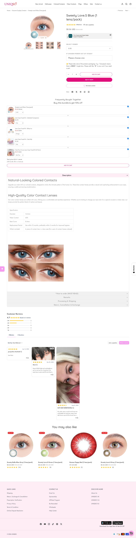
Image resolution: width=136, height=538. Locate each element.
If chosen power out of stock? (79, 53)
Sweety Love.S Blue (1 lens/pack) (37, 10)
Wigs (80, 4)
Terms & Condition (12, 507)
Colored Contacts (59, 4)
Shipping (9, 493)
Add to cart (96, 74)
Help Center (53, 511)
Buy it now (89, 80)
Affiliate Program (54, 500)
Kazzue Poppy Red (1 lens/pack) (80, 462)
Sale (91, 4)
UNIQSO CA (95, 500)
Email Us (51, 493)
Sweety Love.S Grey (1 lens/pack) (112, 462)
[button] (68, 175)
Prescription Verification (14, 500)
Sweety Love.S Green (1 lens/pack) (50, 462)
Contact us (98, 4)
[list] (42, 27)
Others (86, 4)
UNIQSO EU (95, 504)
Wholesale (52, 507)
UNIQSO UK (95, 497)
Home (8, 10)
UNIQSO (14, 534)
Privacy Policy (11, 504)
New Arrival (39, 4)
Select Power (72, 44)
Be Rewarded (53, 504)
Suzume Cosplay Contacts (19, 10)
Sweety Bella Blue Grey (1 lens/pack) (20, 462)
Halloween (48, 4)
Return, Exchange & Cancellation (17, 497)
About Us (94, 493)
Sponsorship (53, 497)
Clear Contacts (71, 4)
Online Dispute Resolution (15, 511)
